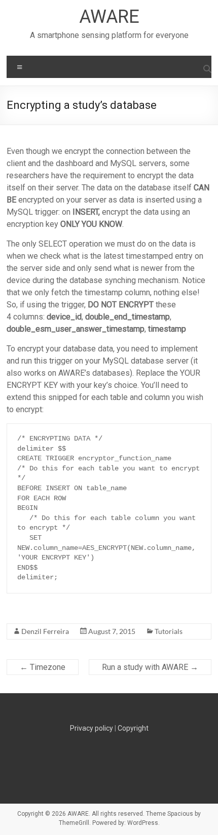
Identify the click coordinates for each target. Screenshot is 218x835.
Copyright (133, 728)
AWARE (109, 16)
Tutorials (169, 631)
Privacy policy (91, 728)
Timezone (42, 667)
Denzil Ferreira (45, 631)
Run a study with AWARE (150, 667)
